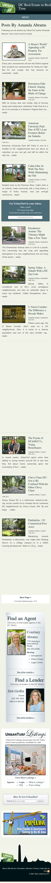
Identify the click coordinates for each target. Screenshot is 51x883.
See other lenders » (25, 717)
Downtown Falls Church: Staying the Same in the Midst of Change (37, 88)
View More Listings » (25, 778)
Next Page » (25, 597)
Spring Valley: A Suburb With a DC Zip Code (38, 271)
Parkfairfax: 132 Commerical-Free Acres (37, 523)
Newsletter (21, 868)
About (4, 868)
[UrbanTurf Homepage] (15, 11)
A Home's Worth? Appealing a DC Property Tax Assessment (37, 49)
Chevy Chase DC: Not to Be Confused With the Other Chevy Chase (38, 484)
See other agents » (25, 672)
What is (36, 782)
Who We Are (12, 868)
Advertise (29, 868)
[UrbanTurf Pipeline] (25, 836)
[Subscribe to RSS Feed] (48, 871)
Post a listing (34, 785)
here (31, 210)
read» (15, 73)
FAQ (21, 785)
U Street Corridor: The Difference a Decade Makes (37, 310)
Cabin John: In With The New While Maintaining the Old (38, 170)
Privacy (36, 868)
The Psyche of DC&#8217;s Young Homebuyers (35, 442)
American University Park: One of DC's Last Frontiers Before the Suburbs (37, 129)
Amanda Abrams (34, 58)
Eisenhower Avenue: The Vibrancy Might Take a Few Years (37, 233)
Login (22, 782)
